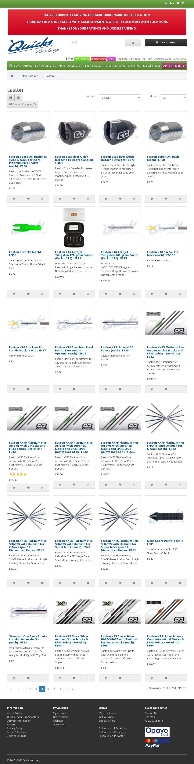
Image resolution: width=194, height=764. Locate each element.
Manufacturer (30, 76)
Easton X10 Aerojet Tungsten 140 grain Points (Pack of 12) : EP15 (119, 255)
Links (183, 58)
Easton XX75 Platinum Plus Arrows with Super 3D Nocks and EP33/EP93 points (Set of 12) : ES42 (119, 447)
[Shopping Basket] (183, 3)
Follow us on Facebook (113, 728)
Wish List (58, 720)
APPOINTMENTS (173, 65)
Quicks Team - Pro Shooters (23, 717)
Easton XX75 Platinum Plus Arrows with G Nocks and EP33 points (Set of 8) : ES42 (28, 447)
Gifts (176, 58)
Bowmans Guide (162, 58)
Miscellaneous (151, 65)
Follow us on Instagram (113, 732)
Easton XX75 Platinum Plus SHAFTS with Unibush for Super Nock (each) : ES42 (74, 544)
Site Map (150, 717)
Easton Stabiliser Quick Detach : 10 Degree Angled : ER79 (74, 160)
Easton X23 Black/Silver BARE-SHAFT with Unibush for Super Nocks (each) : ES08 (119, 640)
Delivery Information (19, 720)
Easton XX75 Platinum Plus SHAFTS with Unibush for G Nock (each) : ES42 (166, 446)
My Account (59, 713)
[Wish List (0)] (178, 3)
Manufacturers (107, 713)
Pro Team (147, 58)
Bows (17, 65)
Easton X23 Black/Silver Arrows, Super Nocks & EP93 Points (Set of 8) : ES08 (71, 640)
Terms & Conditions (18, 732)
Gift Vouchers (107, 717)
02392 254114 (155, 720)
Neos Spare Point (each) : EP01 (165, 542)
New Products (81, 58)
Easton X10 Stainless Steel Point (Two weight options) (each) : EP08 (74, 350)
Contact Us (151, 713)
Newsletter (59, 724)
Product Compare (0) (24, 104)
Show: (153, 96)
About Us (122, 58)
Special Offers (98, 58)
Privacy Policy (15, 728)
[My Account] (172, 3)
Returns (11, 724)
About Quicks (14, 713)
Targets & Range (114, 65)
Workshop (134, 65)
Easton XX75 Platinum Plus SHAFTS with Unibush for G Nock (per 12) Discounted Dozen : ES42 (28, 545)
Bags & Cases (93, 65)
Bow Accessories (45, 65)
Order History (61, 717)
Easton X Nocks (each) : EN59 (25, 253)
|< (10, 689)
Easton (50, 76)
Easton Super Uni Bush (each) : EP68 (163, 158)
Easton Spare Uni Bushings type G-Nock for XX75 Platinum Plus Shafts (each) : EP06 (28, 161)
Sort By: (91, 96)
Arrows (27, 65)
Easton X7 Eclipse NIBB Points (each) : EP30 (117, 348)
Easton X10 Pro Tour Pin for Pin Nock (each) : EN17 (27, 348)
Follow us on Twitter (111, 736)
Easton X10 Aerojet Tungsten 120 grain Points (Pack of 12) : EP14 (74, 255)
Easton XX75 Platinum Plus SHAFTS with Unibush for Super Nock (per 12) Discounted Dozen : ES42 (119, 545)
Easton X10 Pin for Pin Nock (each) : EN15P (162, 253)
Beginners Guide (16, 736)
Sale (111, 58)
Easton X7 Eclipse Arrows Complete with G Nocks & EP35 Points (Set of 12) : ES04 (165, 640)
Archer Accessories (70, 65)
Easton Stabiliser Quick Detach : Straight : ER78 (118, 158)
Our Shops (134, 58)
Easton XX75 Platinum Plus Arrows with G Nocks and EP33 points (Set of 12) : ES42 (166, 351)
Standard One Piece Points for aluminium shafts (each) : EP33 (28, 639)
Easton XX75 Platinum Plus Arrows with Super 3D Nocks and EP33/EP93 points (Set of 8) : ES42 (74, 447)
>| (73, 689)
